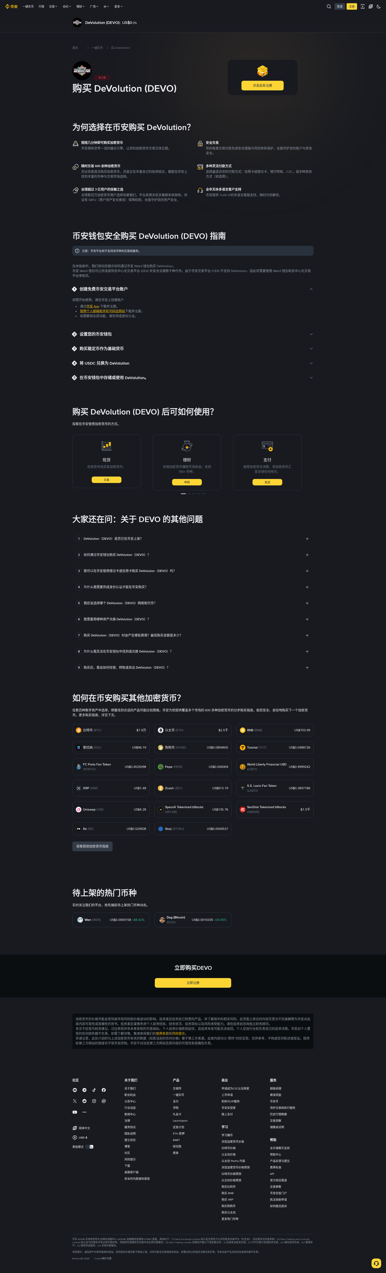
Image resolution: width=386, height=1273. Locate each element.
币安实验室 (229, 1108)
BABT (176, 1140)
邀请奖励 (275, 1095)
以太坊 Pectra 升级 (233, 1161)
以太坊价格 (229, 1154)
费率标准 (275, 1167)
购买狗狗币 (229, 1206)
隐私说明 (130, 1133)
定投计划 (178, 1127)
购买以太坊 (229, 1212)
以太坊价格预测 (231, 1180)
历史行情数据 (278, 1114)
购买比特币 (229, 1186)
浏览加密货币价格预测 (236, 1167)
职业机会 (130, 1095)
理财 (79, 6)
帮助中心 (275, 1154)
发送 (226, 482)
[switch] (89, 1147)
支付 (176, 1101)
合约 (65, 6)
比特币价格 (229, 1148)
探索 (306, 482)
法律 (127, 1120)
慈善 (176, 1153)
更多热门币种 (230, 1219)
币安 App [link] (92, 306)
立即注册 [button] (193, 983)
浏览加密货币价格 (233, 1141)
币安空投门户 (278, 1193)
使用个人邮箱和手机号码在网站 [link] (102, 311)
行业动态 (130, 1108)
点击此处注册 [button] (262, 85)
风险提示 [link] (178, 1033)
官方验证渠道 (278, 1180)
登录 (340, 6)
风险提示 (130, 1159)
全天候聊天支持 (280, 1148)
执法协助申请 (278, 1199)
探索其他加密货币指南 (92, 846)
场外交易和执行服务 (282, 1108)
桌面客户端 (131, 1172)
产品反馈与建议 (280, 1161)
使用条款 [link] (162, 1033)
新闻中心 (130, 1114)
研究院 (177, 1146)
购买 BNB (228, 1193)
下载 (127, 1166)
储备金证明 (277, 1127)
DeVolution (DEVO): (103, 22)
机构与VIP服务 (231, 1101)
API (272, 1174)
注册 (352, 6)
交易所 (177, 1088)
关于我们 (130, 1088)
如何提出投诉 (278, 1206)
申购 (146, 482)
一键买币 (28, 6)
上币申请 (227, 1095)
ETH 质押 (179, 1133)
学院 (176, 1108)
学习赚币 (227, 1135)
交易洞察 (275, 1120)
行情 (41, 6)
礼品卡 (177, 1114)
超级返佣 (275, 1088)
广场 (93, 6)
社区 (127, 1153)
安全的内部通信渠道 (137, 1178)
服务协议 (130, 1127)
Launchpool (180, 1120)
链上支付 (227, 1114)
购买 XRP (227, 1199)
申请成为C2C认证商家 (235, 1088)
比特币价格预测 (231, 1174)
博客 (127, 1146)
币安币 (274, 1101)
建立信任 (130, 1140)
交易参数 (275, 1186)
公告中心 (130, 1101)
